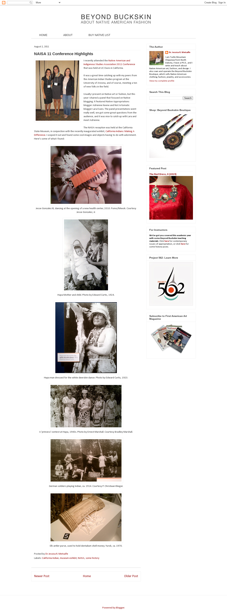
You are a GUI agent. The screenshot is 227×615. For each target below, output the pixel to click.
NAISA (81, 558)
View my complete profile (161, 81)
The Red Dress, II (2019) (162, 174)
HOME (43, 35)
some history (92, 558)
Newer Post (41, 576)
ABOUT (68, 35)
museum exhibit (68, 558)
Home (87, 576)
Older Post (131, 576)
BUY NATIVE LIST (99, 35)
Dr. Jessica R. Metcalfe (57, 554)
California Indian (50, 558)
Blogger (120, 607)
